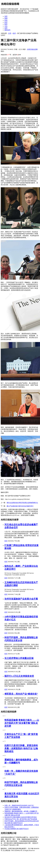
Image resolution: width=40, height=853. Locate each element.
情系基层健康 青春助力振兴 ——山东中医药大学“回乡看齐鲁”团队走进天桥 (21, 723)
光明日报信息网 (32, 49)
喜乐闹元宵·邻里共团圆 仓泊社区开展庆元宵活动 (20, 817)
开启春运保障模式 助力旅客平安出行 (16, 829)
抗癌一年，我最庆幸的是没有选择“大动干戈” (19, 805)
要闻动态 (7, 30)
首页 (5, 16)
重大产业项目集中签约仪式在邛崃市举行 (20, 506)
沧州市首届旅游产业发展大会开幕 (21, 599)
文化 (5, 26)
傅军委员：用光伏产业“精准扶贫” (21, 694)
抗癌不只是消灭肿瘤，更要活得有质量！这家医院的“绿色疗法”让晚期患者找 (21, 748)
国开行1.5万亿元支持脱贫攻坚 (19, 676)
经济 (5, 22)
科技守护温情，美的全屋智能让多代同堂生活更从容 (21, 821)
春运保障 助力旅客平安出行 (13, 823)
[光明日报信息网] (10, 6)
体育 (5, 28)
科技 (5, 20)
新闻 (5, 18)
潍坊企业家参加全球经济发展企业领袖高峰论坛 (22, 502)
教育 (5, 24)
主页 (9, 33)
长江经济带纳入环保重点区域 (18, 658)
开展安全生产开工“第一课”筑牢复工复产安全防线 (20, 819)
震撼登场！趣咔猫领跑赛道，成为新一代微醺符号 (20, 811)
